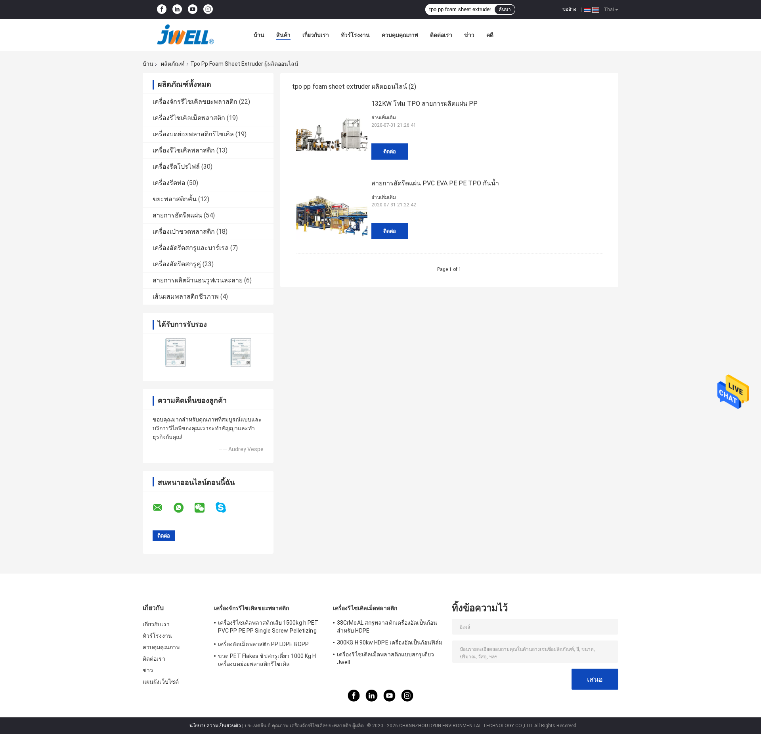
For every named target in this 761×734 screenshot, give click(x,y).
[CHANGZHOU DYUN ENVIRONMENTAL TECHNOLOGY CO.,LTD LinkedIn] (177, 9)
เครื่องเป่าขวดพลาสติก (184, 231)
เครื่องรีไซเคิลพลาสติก (184, 150)
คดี (489, 35)
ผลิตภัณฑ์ (173, 64)
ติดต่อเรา (441, 35)
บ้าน (259, 35)
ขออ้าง (569, 9)
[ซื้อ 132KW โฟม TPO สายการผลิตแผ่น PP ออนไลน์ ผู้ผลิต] (331, 134)
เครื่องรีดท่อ (169, 183)
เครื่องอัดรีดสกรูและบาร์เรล (191, 248)
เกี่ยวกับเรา (315, 35)
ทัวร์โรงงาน (355, 35)
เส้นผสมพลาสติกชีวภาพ (186, 296)
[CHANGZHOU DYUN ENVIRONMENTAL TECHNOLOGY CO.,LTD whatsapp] (183, 507)
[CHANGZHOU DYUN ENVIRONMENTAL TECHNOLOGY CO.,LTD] (186, 35)
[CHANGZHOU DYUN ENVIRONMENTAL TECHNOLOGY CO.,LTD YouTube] (192, 9)
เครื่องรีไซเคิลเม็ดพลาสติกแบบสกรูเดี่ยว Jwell (385, 658)
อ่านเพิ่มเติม (383, 117)
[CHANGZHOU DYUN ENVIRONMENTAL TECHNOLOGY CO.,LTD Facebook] (162, 9)
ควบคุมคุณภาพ (400, 35)
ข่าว (469, 35)
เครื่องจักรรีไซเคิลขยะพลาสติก (195, 101)
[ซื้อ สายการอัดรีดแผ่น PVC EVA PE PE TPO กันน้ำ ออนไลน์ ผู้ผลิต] (331, 214)
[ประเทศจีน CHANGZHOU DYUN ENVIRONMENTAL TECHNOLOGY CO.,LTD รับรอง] (175, 352)
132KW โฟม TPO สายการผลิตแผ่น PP (424, 103)
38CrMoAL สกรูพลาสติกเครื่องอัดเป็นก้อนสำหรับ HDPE (387, 627)
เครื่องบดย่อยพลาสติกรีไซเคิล (193, 134)
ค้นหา (505, 9)
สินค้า (283, 35)
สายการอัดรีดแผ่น (177, 215)
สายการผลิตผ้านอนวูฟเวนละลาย (198, 280)
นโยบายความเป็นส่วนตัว (215, 725)
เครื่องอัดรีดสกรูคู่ (177, 264)
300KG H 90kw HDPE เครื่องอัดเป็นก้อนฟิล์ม (389, 642)
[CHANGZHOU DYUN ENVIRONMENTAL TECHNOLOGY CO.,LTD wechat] (204, 507)
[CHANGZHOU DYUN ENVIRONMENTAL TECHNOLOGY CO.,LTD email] (162, 507)
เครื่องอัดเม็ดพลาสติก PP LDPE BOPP (263, 644)
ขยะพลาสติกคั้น (175, 199)
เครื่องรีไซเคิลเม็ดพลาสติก (189, 118)
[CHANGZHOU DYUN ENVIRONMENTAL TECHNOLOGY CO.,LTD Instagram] (208, 9)
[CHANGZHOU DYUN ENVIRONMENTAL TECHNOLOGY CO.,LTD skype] (226, 507)
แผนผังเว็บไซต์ (161, 682)
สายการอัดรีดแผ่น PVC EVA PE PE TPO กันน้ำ (435, 183)
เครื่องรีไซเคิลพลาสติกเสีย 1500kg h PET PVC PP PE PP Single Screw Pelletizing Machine (268, 628)
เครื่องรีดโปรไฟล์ (176, 166)
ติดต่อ (389, 151)
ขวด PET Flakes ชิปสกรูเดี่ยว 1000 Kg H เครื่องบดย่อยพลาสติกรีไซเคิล (267, 660)
